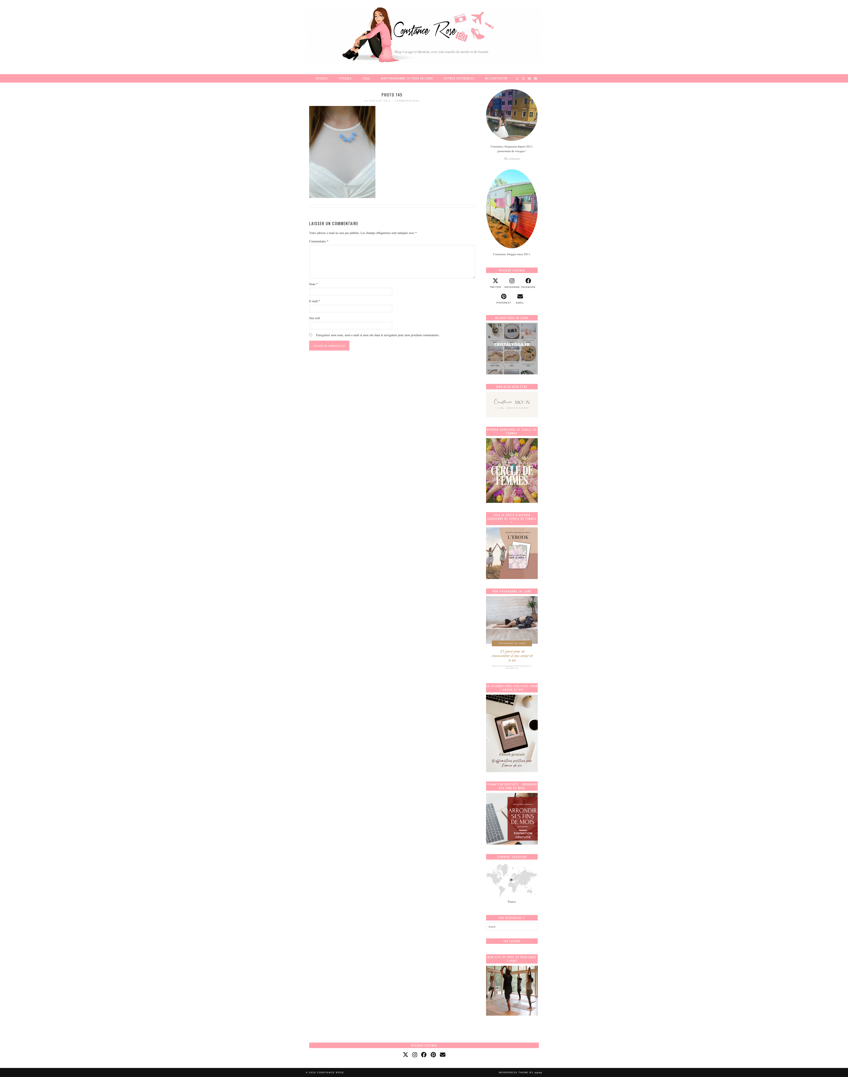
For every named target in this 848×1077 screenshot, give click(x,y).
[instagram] (414, 1054)
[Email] (442, 1054)
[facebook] (424, 1054)
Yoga (366, 78)
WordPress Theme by (520, 1072)
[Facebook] (535, 78)
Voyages (345, 78)
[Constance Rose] (424, 35)
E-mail (314, 301)
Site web (314, 318)
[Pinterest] (529, 78)
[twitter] (405, 1054)
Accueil (322, 78)
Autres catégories (459, 78)
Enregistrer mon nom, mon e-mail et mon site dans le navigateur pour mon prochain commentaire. (378, 335)
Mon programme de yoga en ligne (407, 78)
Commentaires (407, 101)
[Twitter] (517, 78)
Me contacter (496, 78)
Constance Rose (330, 1072)
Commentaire (318, 241)
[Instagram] (523, 78)
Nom (313, 284)
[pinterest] (433, 1054)
